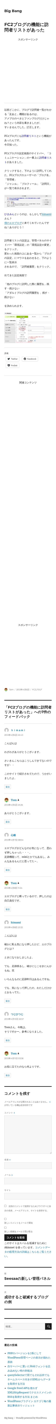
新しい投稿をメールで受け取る (18, 1231)
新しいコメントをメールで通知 (18, 1223)
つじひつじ (17, 1014)
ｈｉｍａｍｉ (18, 730)
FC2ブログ (37, 689)
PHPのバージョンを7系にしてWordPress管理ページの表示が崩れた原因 (29, 1357)
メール (8, 1175)
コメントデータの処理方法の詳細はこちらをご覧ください (28, 1252)
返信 (8, 787)
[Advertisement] (28, 70)
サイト (7, 1190)
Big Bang (13, 11)
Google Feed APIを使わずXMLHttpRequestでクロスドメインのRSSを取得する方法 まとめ (29, 1392)
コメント (9, 1112)
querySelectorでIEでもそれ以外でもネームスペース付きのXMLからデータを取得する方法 (29, 1379)
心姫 (13, 835)
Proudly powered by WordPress (31, 1418)
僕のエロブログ (13, 222)
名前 (7, 1159)
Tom (11, 689)
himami (46, 214)
